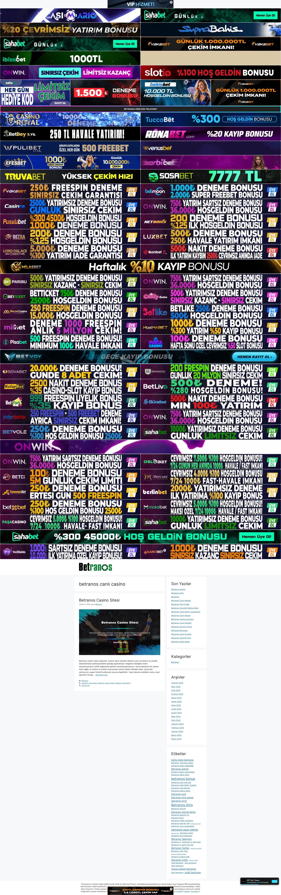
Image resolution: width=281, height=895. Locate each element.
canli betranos (177, 863)
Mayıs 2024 (176, 735)
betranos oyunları (196, 823)
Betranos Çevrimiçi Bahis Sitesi (184, 608)
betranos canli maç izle (181, 782)
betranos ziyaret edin (180, 857)
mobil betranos (193, 872)
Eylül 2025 (175, 690)
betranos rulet (175, 833)
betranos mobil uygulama (182, 821)
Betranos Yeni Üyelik (180, 604)
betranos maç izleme (122, 683)
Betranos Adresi (178, 589)
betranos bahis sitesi (180, 775)
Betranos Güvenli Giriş (181, 638)
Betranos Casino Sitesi (99, 600)
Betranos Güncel (178, 809)
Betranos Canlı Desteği (181, 623)
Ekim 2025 (175, 687)
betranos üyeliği (193, 860)
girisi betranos (177, 866)
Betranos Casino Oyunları (182, 619)
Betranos (85, 681)
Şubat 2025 (176, 702)
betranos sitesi (186, 833)
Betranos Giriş (177, 593)
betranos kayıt (177, 818)
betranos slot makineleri (181, 836)
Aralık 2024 (176, 709)
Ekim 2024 (176, 716)
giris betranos (190, 863)
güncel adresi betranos (183, 869)
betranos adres (186, 763)
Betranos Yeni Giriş (179, 851)
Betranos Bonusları (179, 630)
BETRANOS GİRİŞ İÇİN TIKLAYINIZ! (140, 109)
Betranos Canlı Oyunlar (181, 634)
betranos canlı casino (89, 683)
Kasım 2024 (176, 713)
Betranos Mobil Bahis (180, 642)
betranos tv (176, 842)
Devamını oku (101, 675)
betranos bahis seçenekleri (183, 772)
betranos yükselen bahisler (178, 854)
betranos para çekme (184, 829)
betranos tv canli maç (191, 842)
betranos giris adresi (182, 797)
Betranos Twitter (180, 848)
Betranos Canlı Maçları (181, 601)
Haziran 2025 (177, 694)
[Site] (70, 191)
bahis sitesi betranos (182, 760)
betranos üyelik (179, 860)
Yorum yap (86, 685)
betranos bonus (183, 779)
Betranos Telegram (181, 839)
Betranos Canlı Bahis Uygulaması (185, 612)
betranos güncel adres (183, 812)
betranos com (178, 794)
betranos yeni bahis (195, 848)
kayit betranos (177, 872)
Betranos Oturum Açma (181, 627)
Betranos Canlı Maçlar (181, 615)
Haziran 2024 (177, 731)
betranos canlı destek (180, 788)
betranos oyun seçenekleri (182, 826)
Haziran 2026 (177, 683)
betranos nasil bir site (180, 823)
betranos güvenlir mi (180, 815)
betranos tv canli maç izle (182, 845)
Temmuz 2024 (177, 728)
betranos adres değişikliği (182, 766)
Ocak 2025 (176, 705)
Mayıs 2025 (176, 698)
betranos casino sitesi (106, 683)
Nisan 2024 (176, 739)
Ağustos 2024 (177, 724)
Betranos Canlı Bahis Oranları (183, 785)
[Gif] (140, 266)
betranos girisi (179, 801)
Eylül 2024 (175, 720)
